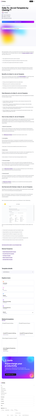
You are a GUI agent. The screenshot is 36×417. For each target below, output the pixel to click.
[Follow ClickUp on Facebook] (3, 408)
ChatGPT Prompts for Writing (9, 333)
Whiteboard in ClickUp (8, 134)
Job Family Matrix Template (8, 259)
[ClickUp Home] (3, 1)
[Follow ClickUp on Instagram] (4, 408)
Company (2, 403)
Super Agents (3, 388)
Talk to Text (3, 394)
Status (8, 415)
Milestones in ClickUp (7, 181)
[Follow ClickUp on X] (6, 408)
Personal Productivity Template (8, 253)
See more (3, 320)
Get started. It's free (10, 374)
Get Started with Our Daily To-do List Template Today (11, 244)
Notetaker (2, 391)
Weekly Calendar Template (7, 257)
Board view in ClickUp (9, 168)
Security (12, 415)
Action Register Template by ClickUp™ (9, 349)
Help (1, 405)
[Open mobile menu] (34, 1)
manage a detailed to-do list (27, 53)
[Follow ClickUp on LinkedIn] (1, 408)
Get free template (18, 21)
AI (1, 385)
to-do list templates (22, 76)
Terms (20, 415)
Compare (2, 401)
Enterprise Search (4, 393)
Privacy (16, 415)
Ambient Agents (3, 390)
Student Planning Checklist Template (9, 251)
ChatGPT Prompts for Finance (26, 333)
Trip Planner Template (6, 255)
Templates (3, 5)
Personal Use (8, 5)
